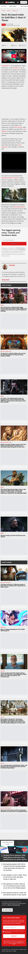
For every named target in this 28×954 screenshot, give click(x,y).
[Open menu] (3, 2)
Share (5, 45)
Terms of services (20, 248)
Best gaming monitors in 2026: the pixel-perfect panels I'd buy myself (14, 894)
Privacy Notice (22, 249)
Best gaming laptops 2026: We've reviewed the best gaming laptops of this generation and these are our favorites (14, 867)
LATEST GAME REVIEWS (20, 843)
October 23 (16, 68)
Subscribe (23, 2)
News (3, 24)
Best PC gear (12, 6)
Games (3, 10)
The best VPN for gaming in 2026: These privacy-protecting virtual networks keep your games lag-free (15, 857)
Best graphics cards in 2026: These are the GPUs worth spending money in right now (15, 877)
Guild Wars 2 (15, 10)
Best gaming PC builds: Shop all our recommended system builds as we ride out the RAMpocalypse (14, 886)
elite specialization (19, 207)
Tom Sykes (10, 24)
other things (18, 127)
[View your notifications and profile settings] (14, 2)
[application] (14, 161)
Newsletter (23, 45)
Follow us (15, 45)
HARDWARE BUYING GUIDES (7, 843)
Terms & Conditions (13, 943)
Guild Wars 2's (6, 66)
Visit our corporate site (14, 905)
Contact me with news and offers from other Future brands (14, 931)
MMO (8, 10)
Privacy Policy (19, 941)
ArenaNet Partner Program (10, 178)
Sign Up (14, 936)
